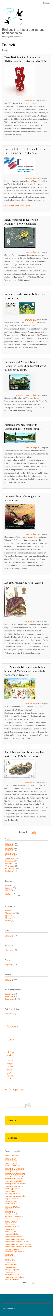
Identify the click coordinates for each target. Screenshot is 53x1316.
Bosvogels (9, 848)
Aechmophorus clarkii (13, 1193)
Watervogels (9, 866)
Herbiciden (9, 996)
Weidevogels (9, 868)
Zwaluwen (9, 871)
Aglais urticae (10, 1211)
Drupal (16, 1308)
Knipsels (10, 1069)
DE (13, 1090)
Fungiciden (9, 994)
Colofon (10, 1075)
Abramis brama (10, 1158)
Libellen (8, 890)
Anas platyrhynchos (12, 1269)
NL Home (10, 1052)
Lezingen (10, 1039)
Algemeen (9, 843)
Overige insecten (11, 896)
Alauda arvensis (11, 1221)
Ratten (7, 910)
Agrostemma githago (12, 1214)
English (9, 1055)
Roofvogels (9, 863)
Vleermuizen (10, 913)
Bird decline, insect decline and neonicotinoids (23, 31)
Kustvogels (9, 856)
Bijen (7, 885)
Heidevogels (9, 851)
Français (10, 1063)
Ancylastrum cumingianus (14, 1277)
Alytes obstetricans (12, 1226)
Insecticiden (9, 999)
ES (21, 1090)
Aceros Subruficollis (12, 1165)
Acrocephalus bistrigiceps (14, 1176)
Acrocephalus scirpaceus (14, 1186)
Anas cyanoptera (11, 1264)
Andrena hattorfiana (12, 1279)
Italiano (10, 1066)
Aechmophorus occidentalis (15, 1196)
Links (9, 1072)
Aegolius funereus (11, 1198)
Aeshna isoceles (11, 1201)
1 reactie (27, 395)
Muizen (8, 920)
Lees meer (28, 100)
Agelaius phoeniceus (12, 1206)
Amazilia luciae (11, 1231)
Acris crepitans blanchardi (14, 1168)
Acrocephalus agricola (13, 1171)
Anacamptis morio (12, 1249)
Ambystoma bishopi (12, 1234)
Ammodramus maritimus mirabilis (17, 1241)
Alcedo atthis (10, 1224)
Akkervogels (9, 845)
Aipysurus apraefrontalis (14, 1216)
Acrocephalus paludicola (14, 1178)
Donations (12, 1137)
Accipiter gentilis (11, 1163)
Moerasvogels (10, 858)
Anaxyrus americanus (13, 1274)
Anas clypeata (10, 1259)
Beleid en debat (12, 1026)
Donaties (12, 1120)
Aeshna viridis (10, 1203)
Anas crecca (9, 1262)
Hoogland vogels (11, 853)
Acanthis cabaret (11, 1161)
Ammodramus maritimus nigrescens (18, 1244)
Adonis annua (10, 1191)
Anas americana (11, 1257)
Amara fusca (9, 1229)
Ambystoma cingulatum (13, 1236)
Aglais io (8, 1209)
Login (35, 100)
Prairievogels (10, 861)
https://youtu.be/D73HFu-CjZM (17, 205)
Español (10, 1061)
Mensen (8, 918)
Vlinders (8, 893)
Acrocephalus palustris (13, 1181)
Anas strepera (10, 1272)
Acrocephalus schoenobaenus (15, 1183)
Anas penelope (10, 1267)
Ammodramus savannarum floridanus (18, 1246)
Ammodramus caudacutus (14, 1239)
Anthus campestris (12, 1155)
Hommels (8, 888)
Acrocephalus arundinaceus (15, 1173)
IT (24, 1090)
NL (6, 1090)
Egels (7, 915)
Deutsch (10, 1058)
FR (17, 1090)
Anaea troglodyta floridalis (14, 1251)
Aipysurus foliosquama (13, 1219)
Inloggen (46, 2)
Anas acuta (9, 1254)
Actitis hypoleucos (12, 1188)
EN (10, 1090)
